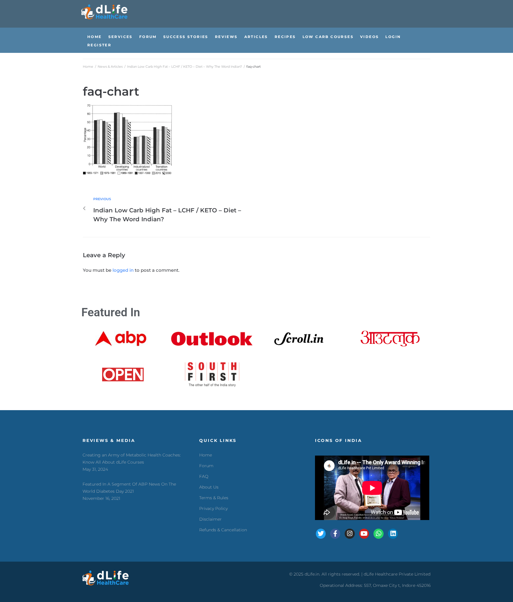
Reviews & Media (109, 440)
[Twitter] (321, 534)
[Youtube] (364, 534)
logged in (123, 270)
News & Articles (110, 66)
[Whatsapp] (378, 534)
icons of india (338, 440)
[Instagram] (350, 534)
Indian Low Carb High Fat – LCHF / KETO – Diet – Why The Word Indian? (184, 66)
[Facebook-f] (335, 534)
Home (88, 66)
